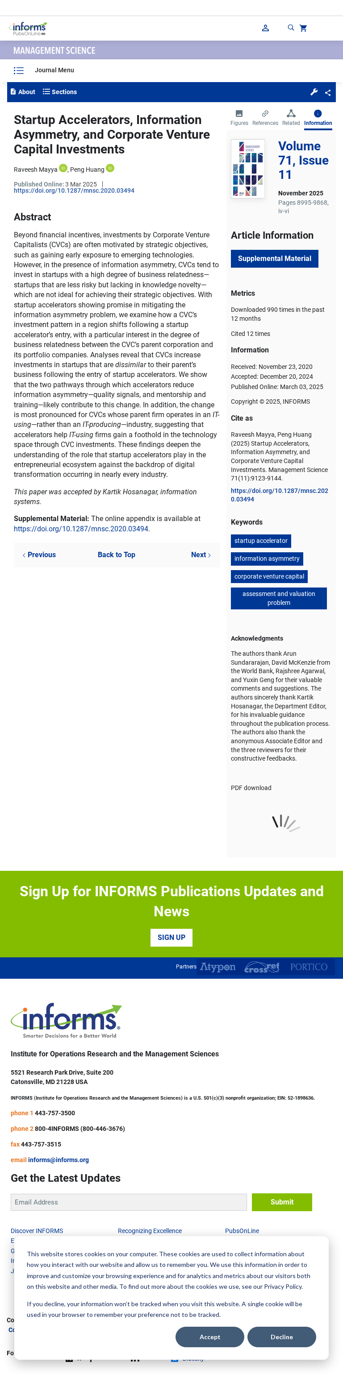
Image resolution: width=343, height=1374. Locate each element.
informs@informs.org (58, 1159)
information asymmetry (267, 558)
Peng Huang (87, 169)
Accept (210, 1337)
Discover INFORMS (37, 1230)
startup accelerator (261, 540)
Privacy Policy (282, 1286)
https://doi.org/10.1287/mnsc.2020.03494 (74, 190)
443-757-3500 (55, 1113)
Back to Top (116, 554)
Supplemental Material (274, 258)
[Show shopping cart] (302, 29)
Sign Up (171, 937)
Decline (282, 1337)
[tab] (239, 118)
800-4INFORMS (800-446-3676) (80, 1128)
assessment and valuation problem (279, 598)
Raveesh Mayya (36, 169)
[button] (314, 91)
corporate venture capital (269, 576)
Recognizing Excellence (150, 1230)
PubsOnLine (242, 1230)
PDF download (251, 787)
